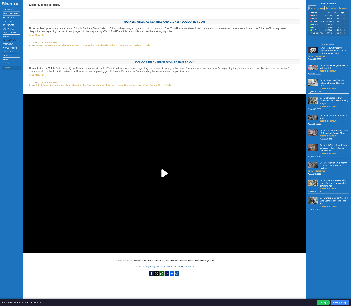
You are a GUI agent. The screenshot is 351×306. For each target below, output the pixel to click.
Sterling (137, 45)
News (5, 59)
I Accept (323, 302)
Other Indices (9, 51)
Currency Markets (44, 45)
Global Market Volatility (107, 45)
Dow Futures (9, 10)
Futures (321, 8)
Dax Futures (8, 25)
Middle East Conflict (152, 85)
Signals (6, 55)
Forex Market (88, 45)
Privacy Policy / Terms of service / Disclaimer (163, 266)
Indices (312, 8)
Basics (6, 63)
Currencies (343, 8)
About (138, 266)
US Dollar (146, 45)
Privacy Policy (339, 302)
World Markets (10, 48)
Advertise (189, 266)
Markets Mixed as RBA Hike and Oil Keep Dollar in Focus (165, 21)
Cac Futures (8, 29)
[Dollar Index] (11, 3)
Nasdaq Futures (10, 13)
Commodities (331, 8)
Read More (34, 34)
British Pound (42, 85)
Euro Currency (73, 45)
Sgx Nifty (7, 36)
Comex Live (8, 44)
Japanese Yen (125, 45)
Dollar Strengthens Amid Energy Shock (164, 61)
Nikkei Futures (9, 32)
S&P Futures (8, 17)
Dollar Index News (50, 42)
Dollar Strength (57, 85)
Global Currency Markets (92, 85)
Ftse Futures (8, 21)
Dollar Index (9, 40)
